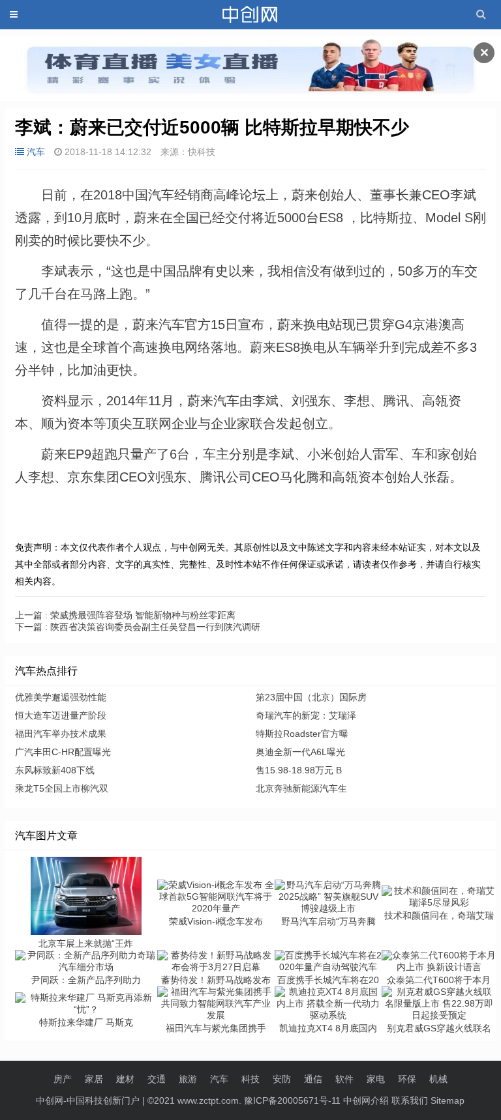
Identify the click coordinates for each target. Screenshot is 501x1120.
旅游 (188, 1079)
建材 (125, 1079)
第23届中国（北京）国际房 (311, 697)
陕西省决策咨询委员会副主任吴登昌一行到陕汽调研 (137, 627)
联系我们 (409, 1100)
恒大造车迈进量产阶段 (60, 715)
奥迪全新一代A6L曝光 (300, 752)
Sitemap (447, 1100)
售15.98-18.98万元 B (299, 770)
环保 (407, 1079)
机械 (438, 1079)
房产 (62, 1079)
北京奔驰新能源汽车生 (301, 788)
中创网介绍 (366, 1100)
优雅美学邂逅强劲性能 (60, 697)
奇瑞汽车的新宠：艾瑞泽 (306, 715)
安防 (282, 1079)
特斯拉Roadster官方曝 (302, 733)
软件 (344, 1079)
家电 (376, 1079)
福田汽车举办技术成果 (60, 733)
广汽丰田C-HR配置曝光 (63, 752)
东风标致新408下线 (55, 770)
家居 (94, 1079)
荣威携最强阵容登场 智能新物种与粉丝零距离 (125, 615)
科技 (250, 1079)
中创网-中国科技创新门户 (88, 1100)
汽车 (36, 152)
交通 (156, 1079)
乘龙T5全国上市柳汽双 (61, 788)
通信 (313, 1079)
